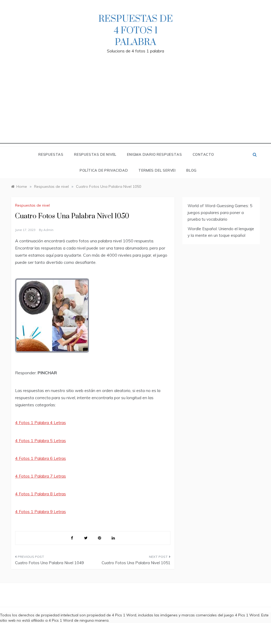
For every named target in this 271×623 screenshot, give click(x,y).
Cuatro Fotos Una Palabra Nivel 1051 (136, 562)
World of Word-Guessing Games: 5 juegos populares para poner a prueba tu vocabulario (220, 212)
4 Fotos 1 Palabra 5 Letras (40, 440)
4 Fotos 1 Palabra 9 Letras (40, 511)
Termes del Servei (157, 170)
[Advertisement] (135, 106)
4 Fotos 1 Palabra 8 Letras (40, 493)
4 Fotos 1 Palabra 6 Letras (40, 458)
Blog (191, 170)
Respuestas (51, 154)
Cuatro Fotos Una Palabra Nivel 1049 (49, 562)
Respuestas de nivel (95, 154)
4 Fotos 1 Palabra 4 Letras (40, 422)
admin (48, 230)
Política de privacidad (104, 170)
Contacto (203, 154)
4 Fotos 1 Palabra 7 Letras (40, 476)
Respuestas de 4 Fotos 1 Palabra (135, 30)
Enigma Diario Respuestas (154, 154)
